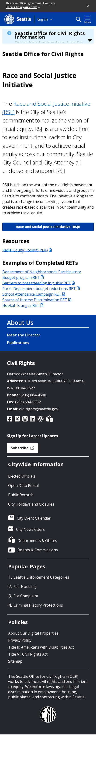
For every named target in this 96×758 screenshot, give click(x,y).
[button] (88, 6)
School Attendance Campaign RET (31, 294)
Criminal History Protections (38, 605)
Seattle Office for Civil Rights (42, 53)
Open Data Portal (23, 485)
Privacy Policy (19, 640)
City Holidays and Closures (31, 504)
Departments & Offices (37, 540)
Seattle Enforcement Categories (41, 577)
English (42, 19)
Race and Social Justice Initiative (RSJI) (48, 226)
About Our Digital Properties (33, 633)
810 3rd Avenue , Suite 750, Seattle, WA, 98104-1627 (46, 384)
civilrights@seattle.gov (38, 409)
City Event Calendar (34, 518)
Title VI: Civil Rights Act (28, 654)
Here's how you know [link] (21, 7)
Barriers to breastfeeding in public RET (36, 282)
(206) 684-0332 (28, 402)
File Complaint (26, 595)
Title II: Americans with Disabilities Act (41, 647)
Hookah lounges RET (20, 305)
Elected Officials (21, 476)
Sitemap (15, 661)
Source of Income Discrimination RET (34, 299)
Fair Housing (25, 586)
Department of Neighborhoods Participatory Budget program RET (41, 274)
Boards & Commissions (37, 549)
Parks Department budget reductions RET (39, 288)
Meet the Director (23, 335)
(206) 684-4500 (33, 395)
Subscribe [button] (20, 448)
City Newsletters (30, 529)
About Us (20, 322)
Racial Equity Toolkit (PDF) (25, 249)
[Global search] (79, 19)
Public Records (21, 494)
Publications (18, 342)
